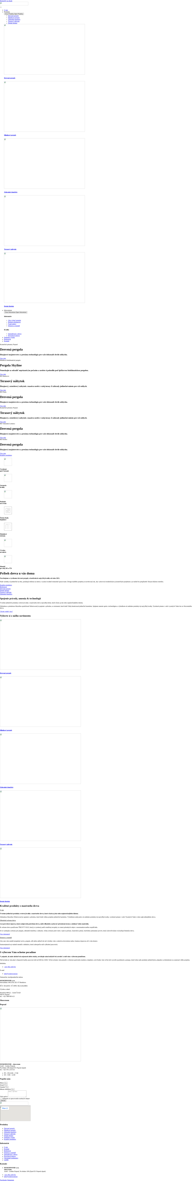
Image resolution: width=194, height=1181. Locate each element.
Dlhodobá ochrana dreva (8, 920)
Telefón (2, 1087)
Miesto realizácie (5, 1089)
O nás (2, 910)
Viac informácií (5, 934)
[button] (97, 910)
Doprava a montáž (6, 937)
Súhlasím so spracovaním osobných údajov (16, 1098)
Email (2, 1085)
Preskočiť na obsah (6, 1)
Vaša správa (4, 1096)
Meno (2, 1083)
